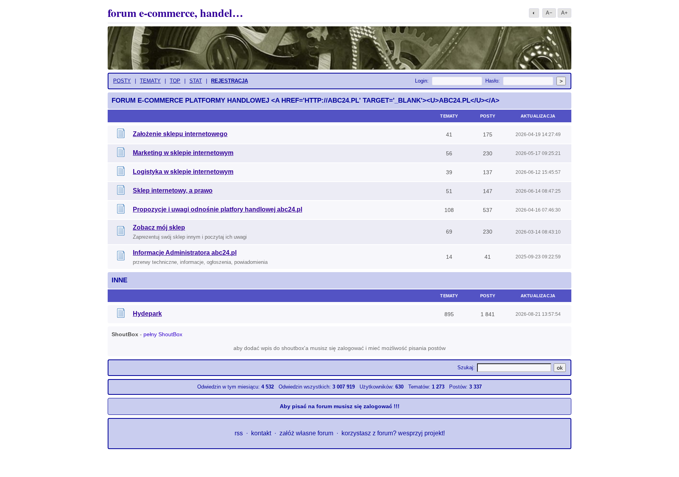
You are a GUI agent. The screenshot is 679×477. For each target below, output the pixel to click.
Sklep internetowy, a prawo (173, 190)
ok (560, 368)
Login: (422, 81)
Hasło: (492, 81)
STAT (195, 81)
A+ (564, 13)
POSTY (122, 81)
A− (549, 13)
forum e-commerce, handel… (175, 13)
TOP (175, 81)
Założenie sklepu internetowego (180, 134)
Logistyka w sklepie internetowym (183, 171)
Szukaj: (466, 367)
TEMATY (150, 81)
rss (239, 433)
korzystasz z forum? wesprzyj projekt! (393, 433)
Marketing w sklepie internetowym (183, 152)
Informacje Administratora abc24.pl (185, 252)
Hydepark (147, 313)
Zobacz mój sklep (159, 227)
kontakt (261, 433)
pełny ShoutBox (162, 334)
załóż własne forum (306, 433)
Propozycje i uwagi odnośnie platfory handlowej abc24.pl (217, 209)
